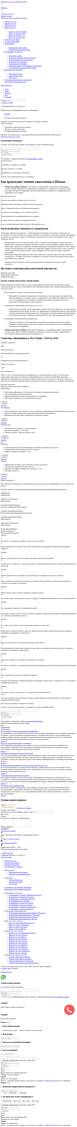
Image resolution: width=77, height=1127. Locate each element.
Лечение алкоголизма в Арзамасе (20, 959)
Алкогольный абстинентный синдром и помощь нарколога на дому (24, 765)
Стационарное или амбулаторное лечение (15, 775)
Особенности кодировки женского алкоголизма (17, 753)
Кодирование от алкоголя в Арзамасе (21, 897)
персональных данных (35, 159)
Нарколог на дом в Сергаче (18, 941)
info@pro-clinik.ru (11, 843)
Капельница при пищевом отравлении (18, 887)
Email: (3, 843)
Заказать (4, 406)
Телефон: (4, 839)
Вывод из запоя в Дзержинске (19, 925)
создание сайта (6, 968)
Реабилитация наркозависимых (19, 874)
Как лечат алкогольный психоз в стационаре (16, 743)
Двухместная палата (16, 880)
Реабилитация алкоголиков (18, 872)
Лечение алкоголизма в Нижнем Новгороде (24, 963)
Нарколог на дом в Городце (18, 939)
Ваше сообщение (6, 827)
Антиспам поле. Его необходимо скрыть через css (18, 812)
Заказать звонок (6, 16)
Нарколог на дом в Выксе (17, 937)
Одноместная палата (16, 882)
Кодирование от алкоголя (13, 867)
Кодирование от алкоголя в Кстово (21, 905)
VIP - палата (13, 884)
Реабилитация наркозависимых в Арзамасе (23, 917)
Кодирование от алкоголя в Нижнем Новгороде (25, 895)
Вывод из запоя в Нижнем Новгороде (22, 923)
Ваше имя (4, 814)
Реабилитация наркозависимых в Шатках (23, 919)
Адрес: (3, 835)
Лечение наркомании (12, 865)
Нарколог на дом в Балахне (18, 945)
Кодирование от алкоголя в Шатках (21, 909)
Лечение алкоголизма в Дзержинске (21, 961)
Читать (3, 741)
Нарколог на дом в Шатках (18, 947)
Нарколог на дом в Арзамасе (18, 949)
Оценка (3, 816)
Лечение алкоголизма (12, 863)
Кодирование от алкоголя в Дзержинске (22, 907)
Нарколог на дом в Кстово (18, 953)
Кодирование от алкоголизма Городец (22, 899)
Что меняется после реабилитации (12, 786)
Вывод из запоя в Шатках (17, 929)
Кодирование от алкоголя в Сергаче (21, 903)
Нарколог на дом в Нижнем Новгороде (22, 933)
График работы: (6, 847)
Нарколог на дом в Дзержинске (19, 951)
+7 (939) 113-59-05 (7, 14)
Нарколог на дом (10, 861)
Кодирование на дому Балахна (19, 901)
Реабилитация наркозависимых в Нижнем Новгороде (27, 913)
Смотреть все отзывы (23, 808)
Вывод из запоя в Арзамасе (18, 927)
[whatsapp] (1, 6)
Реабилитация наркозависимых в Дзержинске (24, 915)
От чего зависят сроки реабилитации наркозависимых (19, 731)
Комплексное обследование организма (18, 889)
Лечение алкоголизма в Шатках (19, 957)
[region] (38, 63)
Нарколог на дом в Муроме (18, 935)
